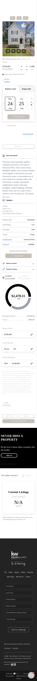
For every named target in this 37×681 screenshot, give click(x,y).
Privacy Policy (10, 676)
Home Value (10, 577)
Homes (11, 572)
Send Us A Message (18, 630)
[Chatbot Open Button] (31, 675)
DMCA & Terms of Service (24, 676)
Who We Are (19, 577)
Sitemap (18, 678)
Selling (23, 572)
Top (5, 572)
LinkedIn (15, 648)
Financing (30, 572)
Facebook (7, 648)
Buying (17, 572)
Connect (27, 577)
